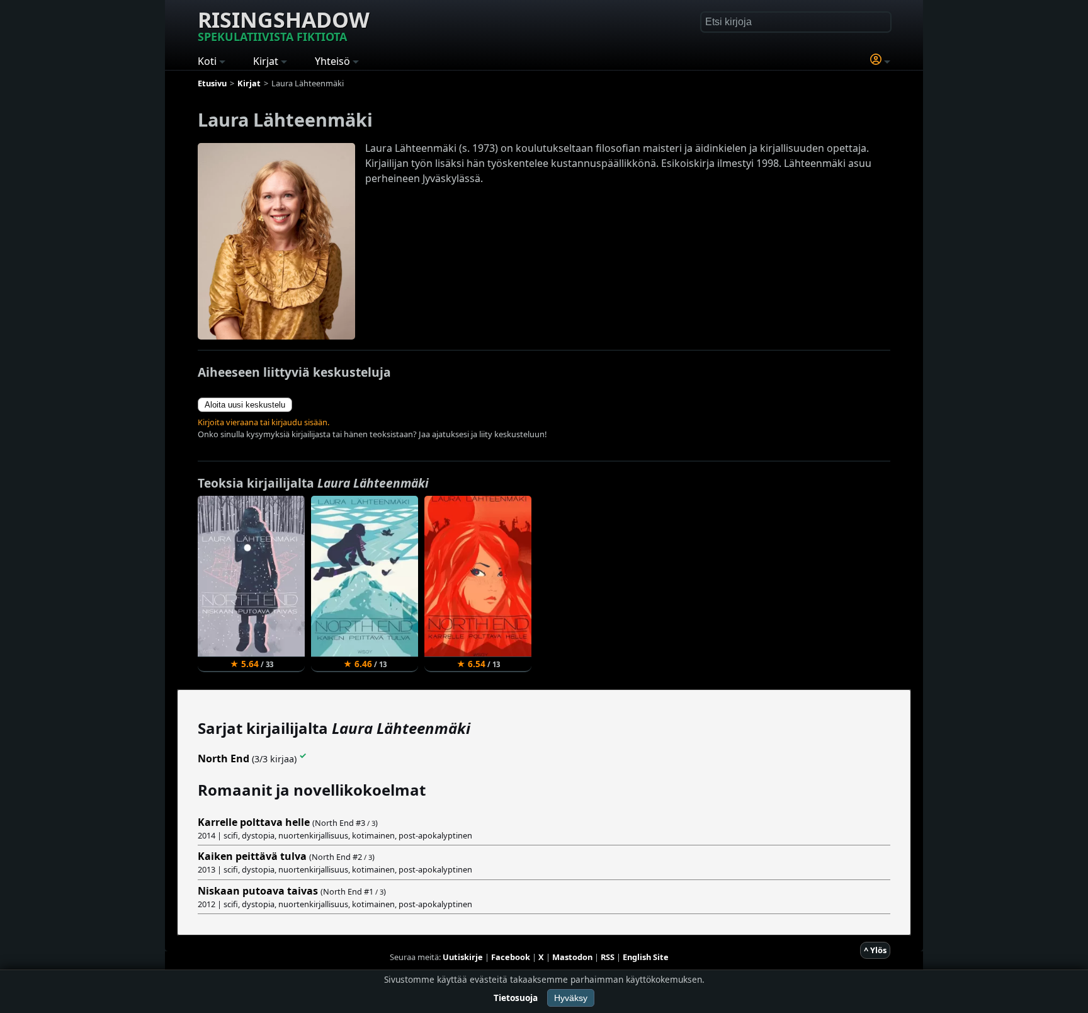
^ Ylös (875, 950)
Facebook (510, 957)
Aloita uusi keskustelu (245, 404)
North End (223, 758)
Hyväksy (570, 998)
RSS (608, 957)
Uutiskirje (463, 957)
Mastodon (572, 957)
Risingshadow (284, 24)
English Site (646, 957)
